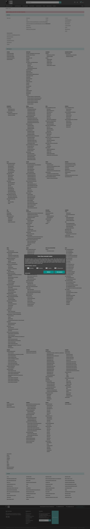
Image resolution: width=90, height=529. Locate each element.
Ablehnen (48, 272)
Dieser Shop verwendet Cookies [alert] (45, 256)
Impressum (34, 265)
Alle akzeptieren (59, 272)
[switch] (28, 268)
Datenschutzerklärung (28, 265)
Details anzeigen (27, 273)
